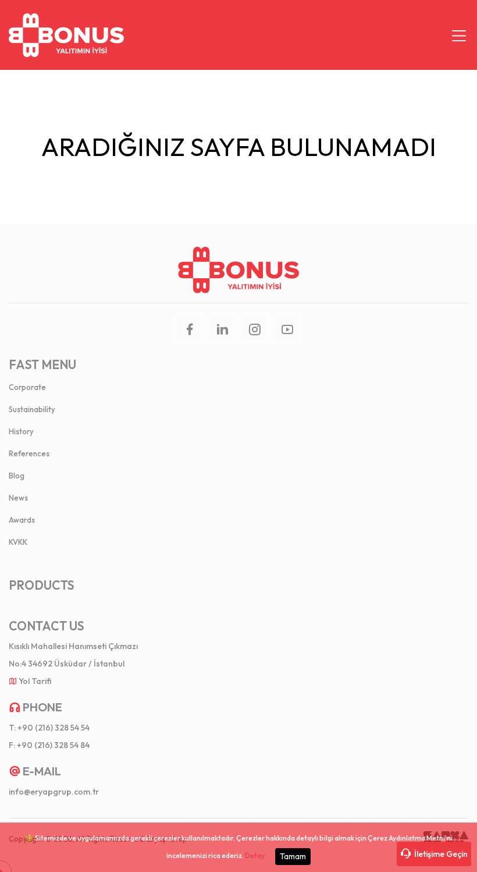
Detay (255, 855)
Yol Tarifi (35, 681)
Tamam (293, 856)
